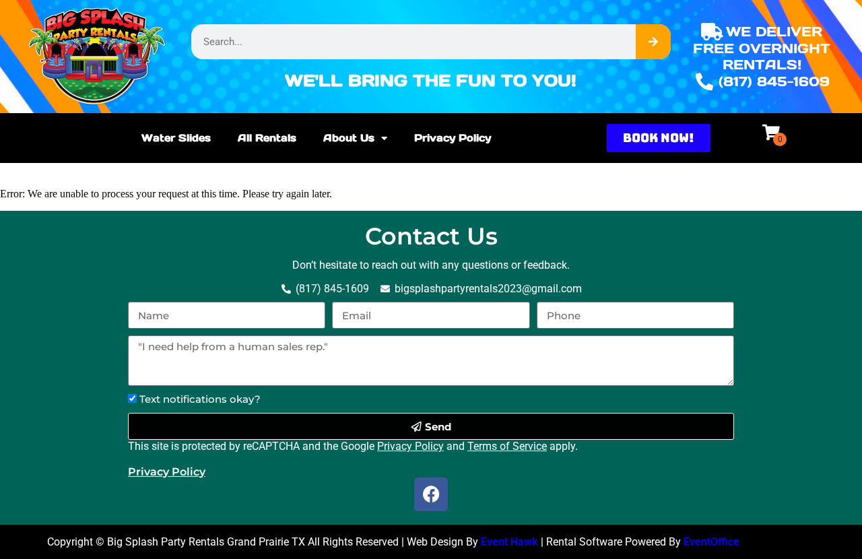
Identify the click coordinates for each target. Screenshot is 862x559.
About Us (348, 137)
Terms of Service (507, 446)
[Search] (653, 41)
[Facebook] (431, 494)
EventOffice (711, 541)
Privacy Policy (452, 137)
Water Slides (176, 137)
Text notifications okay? (200, 399)
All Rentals (267, 137)
